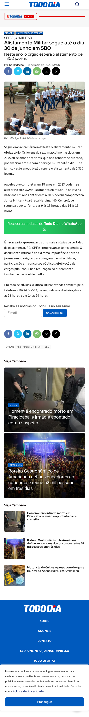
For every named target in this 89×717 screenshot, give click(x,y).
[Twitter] (18, 71)
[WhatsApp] (37, 71)
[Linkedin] (27, 71)
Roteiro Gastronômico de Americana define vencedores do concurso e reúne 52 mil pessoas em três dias (55, 543)
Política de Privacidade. (28, 691)
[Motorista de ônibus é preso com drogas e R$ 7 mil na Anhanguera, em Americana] (14, 575)
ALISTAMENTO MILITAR (29, 346)
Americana (16, 465)
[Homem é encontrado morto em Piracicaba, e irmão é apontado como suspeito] (44, 400)
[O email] (46, 71)
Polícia (14, 405)
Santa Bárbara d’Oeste (29, 33)
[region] (44, 690)
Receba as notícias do (44, 223)
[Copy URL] (56, 71)
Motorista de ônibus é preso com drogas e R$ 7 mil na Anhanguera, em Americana (55, 569)
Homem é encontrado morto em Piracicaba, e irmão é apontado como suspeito (52, 516)
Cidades (9, 33)
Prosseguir (44, 702)
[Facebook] (8, 71)
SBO (47, 346)
